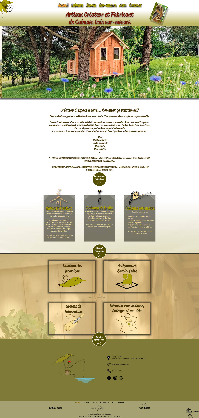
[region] (59, 218)
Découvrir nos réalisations (99, 177)
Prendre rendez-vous (99, 338)
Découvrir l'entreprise (99, 249)
